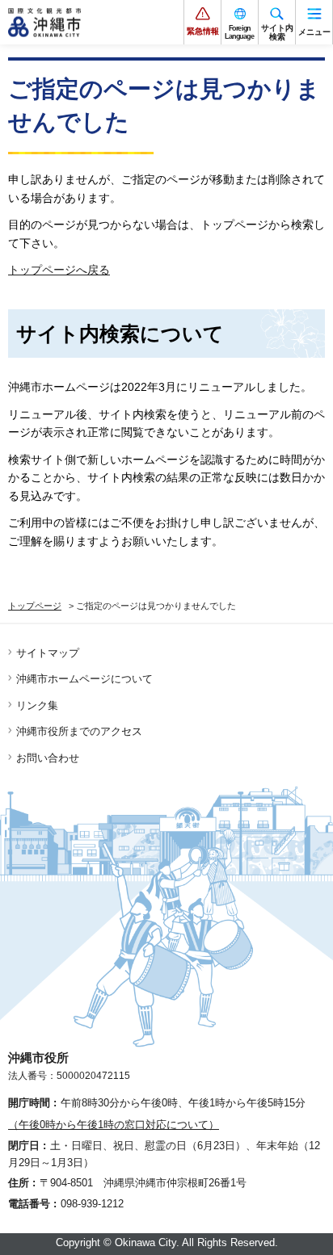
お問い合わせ (47, 758)
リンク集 (37, 705)
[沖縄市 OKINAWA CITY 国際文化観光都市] (44, 22)
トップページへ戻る (59, 269)
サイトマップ (47, 653)
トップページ (34, 606)
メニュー (314, 31)
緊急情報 (203, 31)
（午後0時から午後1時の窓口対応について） (113, 1125)
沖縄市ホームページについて (84, 679)
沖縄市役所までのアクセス (79, 731)
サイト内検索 (277, 32)
